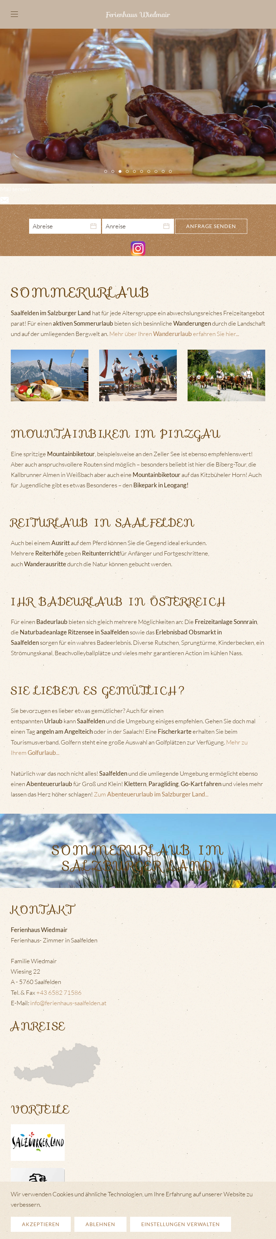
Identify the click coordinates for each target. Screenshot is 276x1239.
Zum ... (151, 794)
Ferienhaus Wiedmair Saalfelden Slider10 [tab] (171, 172)
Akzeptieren (41, 1224)
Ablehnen (100, 1224)
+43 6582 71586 (59, 992)
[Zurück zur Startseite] (138, 14)
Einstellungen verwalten (180, 1224)
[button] (14, 14)
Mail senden (15, 189)
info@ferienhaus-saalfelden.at (68, 1003)
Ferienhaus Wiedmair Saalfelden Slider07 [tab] (164, 172)
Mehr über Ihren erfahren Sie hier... (174, 333)
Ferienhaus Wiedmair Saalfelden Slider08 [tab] (135, 172)
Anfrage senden (211, 226)
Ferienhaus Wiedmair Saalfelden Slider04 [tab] (128, 172)
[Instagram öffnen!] (138, 248)
